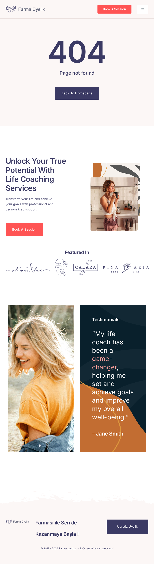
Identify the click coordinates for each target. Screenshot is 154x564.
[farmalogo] (26, 7)
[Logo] (27, 263)
